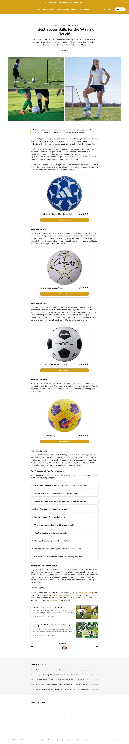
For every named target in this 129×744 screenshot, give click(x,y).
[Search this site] (104, 9)
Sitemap (85, 740)
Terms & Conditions (74, 740)
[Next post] (97, 646)
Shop (73, 9)
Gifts (80, 9)
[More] (92, 9)
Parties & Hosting (62, 9)
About (86, 9)
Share (63, 50)
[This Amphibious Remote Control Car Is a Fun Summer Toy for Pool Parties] (64, 670)
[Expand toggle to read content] (95, 485)
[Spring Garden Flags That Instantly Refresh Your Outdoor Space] (64, 674)
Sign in (110, 9)
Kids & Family (48, 9)
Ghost (119, 740)
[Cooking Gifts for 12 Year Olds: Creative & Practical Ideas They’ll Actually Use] (64, 679)
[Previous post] (32, 646)
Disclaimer (51, 740)
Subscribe (120, 9)
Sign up (43, 740)
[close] (126, 2)
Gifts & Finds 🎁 (73, 25)
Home (38, 9)
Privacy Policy (61, 740)
